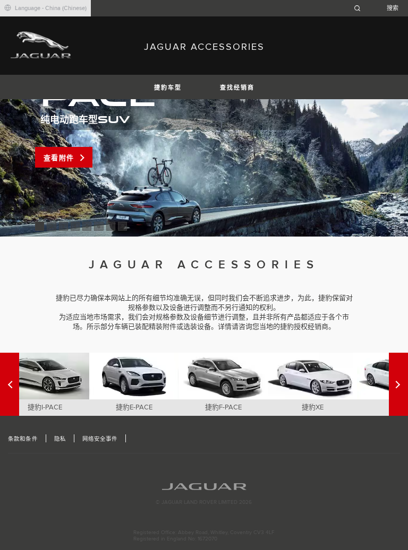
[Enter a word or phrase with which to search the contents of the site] (379, 8)
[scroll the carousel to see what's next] (9, 384)
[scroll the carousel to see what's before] (398, 384)
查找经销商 (237, 87)
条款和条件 (22, 439)
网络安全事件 (99, 439)
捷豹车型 (168, 87)
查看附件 (59, 158)
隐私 (60, 439)
